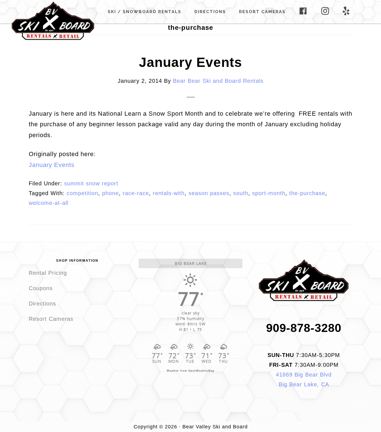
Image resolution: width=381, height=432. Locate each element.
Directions (42, 303)
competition (82, 193)
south (240, 193)
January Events (190, 62)
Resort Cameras (51, 319)
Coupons (41, 288)
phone (110, 193)
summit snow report (91, 183)
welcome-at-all (48, 203)
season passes (209, 193)
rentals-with (169, 193)
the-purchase (307, 193)
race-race (136, 193)
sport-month (268, 193)
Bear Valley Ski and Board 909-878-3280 (53, 20)
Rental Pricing (48, 273)
